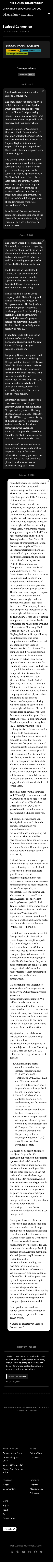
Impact (6, 1505)
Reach (6, 1509)
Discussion (10, 14)
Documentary (9, 1489)
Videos (6, 1484)
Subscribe (9, 1529)
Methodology (36, 1489)
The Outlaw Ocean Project (26, 3)
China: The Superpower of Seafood (22, 9)
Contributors (9, 1518)
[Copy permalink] (43, 91)
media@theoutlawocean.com (26, 1546)
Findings (34, 1484)
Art (4, 1514)
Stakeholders (27, 15)
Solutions (34, 1493)
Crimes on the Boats (12, 1453)
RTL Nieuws (21, 1376)
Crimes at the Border (13, 1464)
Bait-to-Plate (36, 1453)
